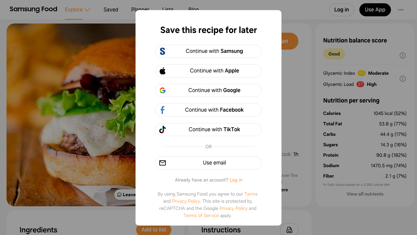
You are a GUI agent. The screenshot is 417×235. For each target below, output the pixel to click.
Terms (251, 194)
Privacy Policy (186, 201)
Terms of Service (201, 215)
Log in (236, 180)
